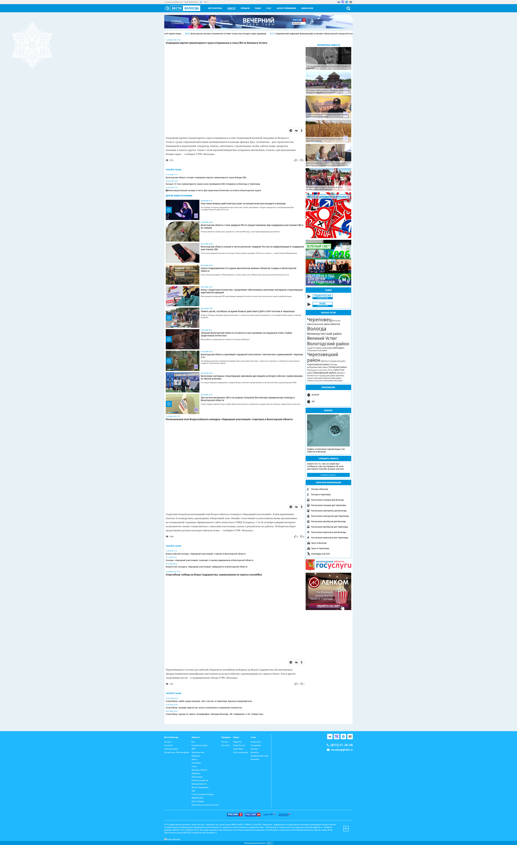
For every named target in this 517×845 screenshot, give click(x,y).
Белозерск (338, 348)
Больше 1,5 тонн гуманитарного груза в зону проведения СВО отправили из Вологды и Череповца (213, 184)
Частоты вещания (240, 752)
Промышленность (199, 784)
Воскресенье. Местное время (176, 752)
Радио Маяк (238, 749)
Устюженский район (323, 348)
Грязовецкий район (324, 372)
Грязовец (340, 375)
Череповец (319, 320)
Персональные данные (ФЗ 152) (177, 833)
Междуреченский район (317, 370)
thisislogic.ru (212, 833)
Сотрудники (256, 745)
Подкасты (237, 742)
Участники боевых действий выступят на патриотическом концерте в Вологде (243, 203)
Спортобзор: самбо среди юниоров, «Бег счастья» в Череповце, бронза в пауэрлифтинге (209, 701)
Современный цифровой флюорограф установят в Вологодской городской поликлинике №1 (254, 33)
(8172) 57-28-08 (342, 745)
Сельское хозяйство (200, 780)
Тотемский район (337, 367)
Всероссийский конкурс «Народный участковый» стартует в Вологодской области (206, 554)
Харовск (341, 373)
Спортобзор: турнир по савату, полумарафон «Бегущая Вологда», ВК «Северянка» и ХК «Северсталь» (215, 714)
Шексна (335, 324)
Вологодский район (328, 344)
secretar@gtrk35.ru (342, 749)
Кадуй (309, 348)
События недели (171, 749)
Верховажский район (333, 380)
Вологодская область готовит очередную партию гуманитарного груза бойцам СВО (206, 177)
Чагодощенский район (317, 350)
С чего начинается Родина (203, 794)
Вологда (316, 329)
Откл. (270, 843)
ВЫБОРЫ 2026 (307, 8)
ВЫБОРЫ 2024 (197, 798)
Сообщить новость (328, 475)
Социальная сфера (199, 745)
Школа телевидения (286, 8)
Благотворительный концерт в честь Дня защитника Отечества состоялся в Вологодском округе (214, 190)
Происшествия (198, 752)
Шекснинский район (318, 324)
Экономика (196, 763)
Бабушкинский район (317, 367)
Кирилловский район (318, 364)
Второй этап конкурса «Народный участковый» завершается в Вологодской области (206, 566)
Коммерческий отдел (259, 756)
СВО (193, 791)
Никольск (325, 361)
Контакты (255, 752)
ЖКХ (193, 749)
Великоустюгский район (324, 334)
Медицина (196, 773)
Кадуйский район (337, 361)
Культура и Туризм (199, 770)
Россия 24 (168, 745)
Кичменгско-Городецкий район (321, 375)
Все (193, 742)
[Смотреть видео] (182, 210)
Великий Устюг (322, 338)
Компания (255, 759)
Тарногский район (315, 378)
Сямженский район (315, 381)
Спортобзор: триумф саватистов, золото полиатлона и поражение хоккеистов (204, 707)
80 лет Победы (198, 801)
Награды (254, 749)
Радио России (239, 745)
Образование (197, 777)
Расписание (256, 742)
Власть (194, 759)
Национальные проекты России (205, 805)
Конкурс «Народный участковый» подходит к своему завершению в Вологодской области (209, 560)
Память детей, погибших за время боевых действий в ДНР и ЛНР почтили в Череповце (248, 311)
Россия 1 (167, 742)
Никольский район (332, 378)
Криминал (196, 756)
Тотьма (333, 364)
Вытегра (336, 320)
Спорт (194, 766)
